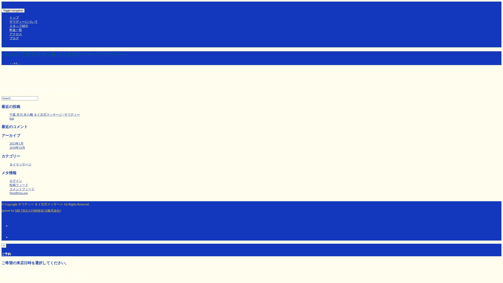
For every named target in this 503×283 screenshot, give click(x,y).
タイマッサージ (20, 164)
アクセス (15, 34)
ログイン (15, 181)
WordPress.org (18, 193)
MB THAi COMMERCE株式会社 (37, 210)
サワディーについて (23, 21)
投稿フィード (18, 185)
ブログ (14, 38)
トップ (14, 17)
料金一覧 (15, 30)
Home (5, 63)
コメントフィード (22, 189)
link (11, 118)
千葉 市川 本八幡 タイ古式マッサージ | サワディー (44, 114)
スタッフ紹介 (18, 26)
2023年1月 (16, 143)
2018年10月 (17, 147)
